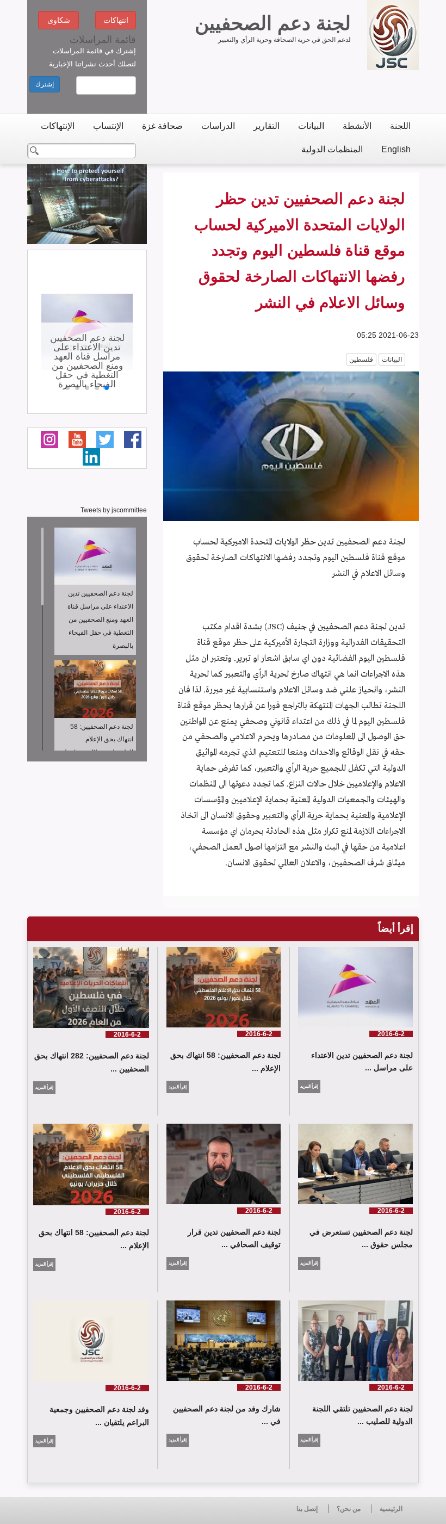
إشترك (44, 84)
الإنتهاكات (58, 126)
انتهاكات (115, 20)
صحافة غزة (162, 126)
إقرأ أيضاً (395, 928)
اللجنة (400, 126)
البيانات (311, 126)
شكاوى (58, 20)
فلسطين (361, 359)
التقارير (266, 126)
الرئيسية (391, 1509)
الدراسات (218, 126)
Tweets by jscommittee (113, 510)
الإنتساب (108, 126)
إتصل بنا (307, 1509)
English (396, 149)
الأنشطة (357, 126)
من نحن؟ (349, 1509)
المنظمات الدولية (332, 149)
